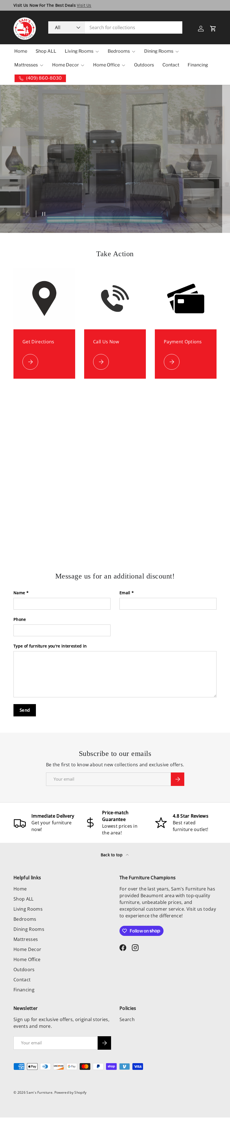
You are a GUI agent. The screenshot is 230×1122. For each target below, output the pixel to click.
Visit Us (84, 5)
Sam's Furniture (39, 1092)
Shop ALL (46, 51)
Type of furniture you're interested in (50, 646)
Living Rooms (28, 909)
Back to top (112, 854)
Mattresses (25, 939)
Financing (198, 65)
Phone (19, 619)
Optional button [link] (36, 189)
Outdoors (144, 65)
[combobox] (115, 27)
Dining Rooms (28, 929)
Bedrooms (24, 919)
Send (25, 710)
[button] (213, 28)
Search (127, 1019)
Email (124, 592)
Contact (170, 65)
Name (19, 592)
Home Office (27, 959)
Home (20, 51)
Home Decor (27, 949)
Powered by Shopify (70, 1092)
